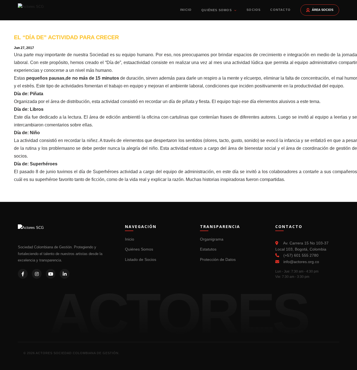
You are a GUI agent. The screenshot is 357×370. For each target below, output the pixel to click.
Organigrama (211, 239)
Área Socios (322, 9)
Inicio (186, 9)
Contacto (280, 9)
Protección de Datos (218, 259)
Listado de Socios (140, 259)
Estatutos (208, 249)
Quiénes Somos (217, 10)
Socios (253, 9)
